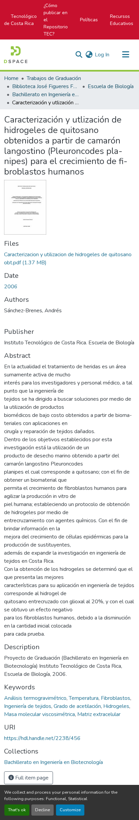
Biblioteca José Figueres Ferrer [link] (46, 86)
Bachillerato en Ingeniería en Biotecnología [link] (46, 94)
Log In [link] (102, 54)
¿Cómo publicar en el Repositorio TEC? (56, 19)
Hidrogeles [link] (116, 706)
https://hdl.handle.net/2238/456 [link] (42, 738)
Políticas (89, 20)
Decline (42, 810)
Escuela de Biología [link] (111, 86)
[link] (69, 258)
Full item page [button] (31, 778)
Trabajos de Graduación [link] (54, 78)
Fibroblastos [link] (115, 698)
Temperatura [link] (84, 698)
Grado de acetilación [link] (77, 706)
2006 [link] (11, 286)
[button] (15, 54)
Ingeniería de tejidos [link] (27, 706)
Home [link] (11, 78)
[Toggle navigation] (125, 54)
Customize (70, 810)
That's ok (17, 810)
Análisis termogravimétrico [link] (35, 698)
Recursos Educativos (121, 20)
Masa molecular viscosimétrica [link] (39, 714)
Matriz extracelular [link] (98, 714)
